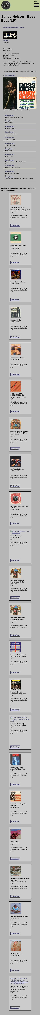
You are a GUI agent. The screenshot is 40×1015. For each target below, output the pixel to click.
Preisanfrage (10, 75)
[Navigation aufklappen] (36, 7)
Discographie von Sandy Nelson (13, 27)
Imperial (5, 40)
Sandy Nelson (9, 115)
